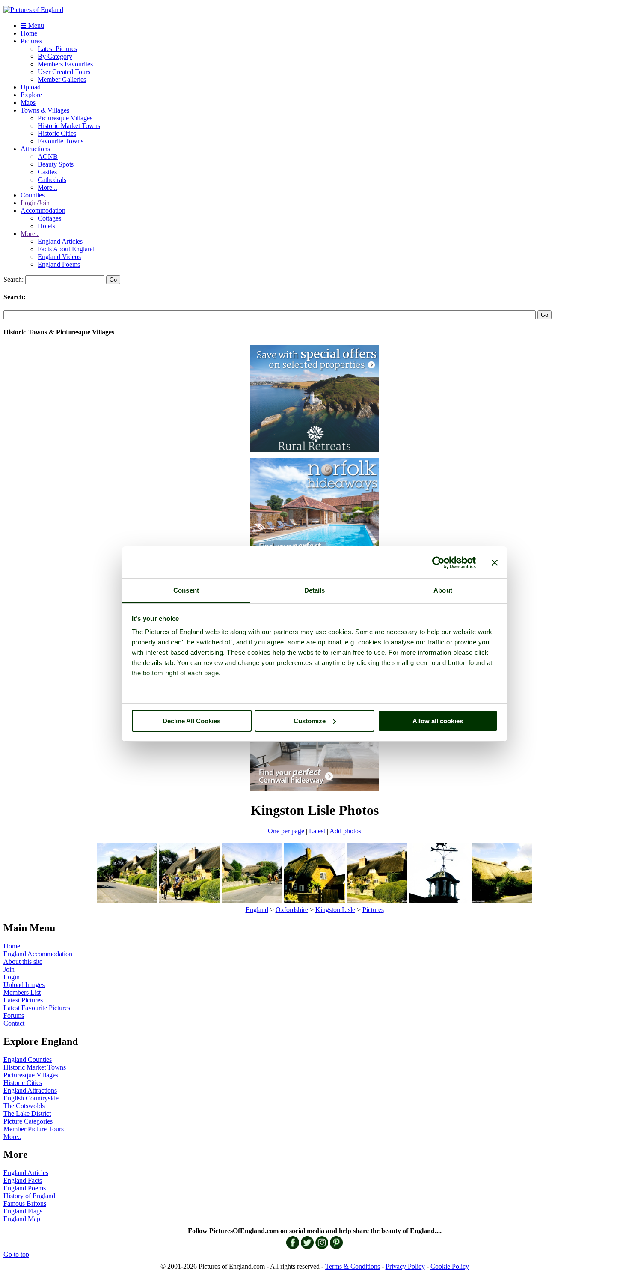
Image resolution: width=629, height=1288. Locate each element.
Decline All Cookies (191, 720)
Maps (28, 102)
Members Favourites (65, 64)
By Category (55, 56)
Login (11, 977)
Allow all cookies (437, 720)
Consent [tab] (186, 590)
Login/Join (35, 202)
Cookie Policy (449, 1266)
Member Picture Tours (33, 1129)
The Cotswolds (24, 1105)
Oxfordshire (292, 909)
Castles (47, 172)
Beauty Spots (56, 164)
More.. (30, 233)
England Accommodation (37, 953)
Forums (13, 1015)
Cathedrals (52, 179)
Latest (317, 831)
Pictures (31, 41)
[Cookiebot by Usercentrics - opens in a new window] (438, 562)
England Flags (22, 1211)
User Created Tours (64, 71)
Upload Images (24, 984)
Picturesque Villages (65, 118)
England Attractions (30, 1090)
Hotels (46, 226)
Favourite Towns (60, 141)
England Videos (59, 256)
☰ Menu (32, 25)
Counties (33, 195)
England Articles (60, 241)
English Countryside (31, 1098)
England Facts (22, 1180)
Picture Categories (28, 1121)
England (257, 909)
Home (29, 33)
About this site (22, 961)
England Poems (59, 264)
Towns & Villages (45, 110)
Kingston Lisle (335, 909)
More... (47, 187)
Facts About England (66, 249)
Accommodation (43, 210)
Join (9, 969)
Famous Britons (24, 1203)
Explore (31, 94)
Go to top (16, 1254)
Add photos (345, 831)
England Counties (27, 1059)
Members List (22, 992)
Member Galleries (62, 79)
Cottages (49, 218)
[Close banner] (495, 563)
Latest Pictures (57, 48)
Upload (31, 87)
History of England (29, 1195)
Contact (13, 1023)
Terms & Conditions (352, 1266)
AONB (48, 156)
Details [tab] (314, 590)
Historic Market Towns (69, 125)
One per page (286, 831)
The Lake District (27, 1113)
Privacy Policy (405, 1266)
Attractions (35, 148)
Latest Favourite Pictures (36, 1007)
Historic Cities (57, 133)
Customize (310, 720)
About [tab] (442, 590)
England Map (21, 1218)
